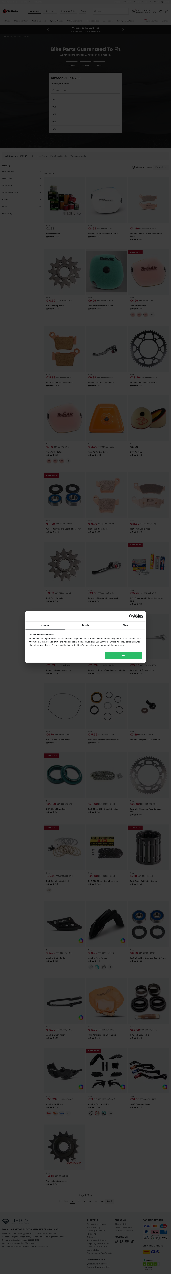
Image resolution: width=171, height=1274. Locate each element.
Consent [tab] (45, 625)
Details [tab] (85, 625)
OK (123, 655)
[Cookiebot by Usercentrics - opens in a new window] (131, 616)
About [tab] (126, 625)
